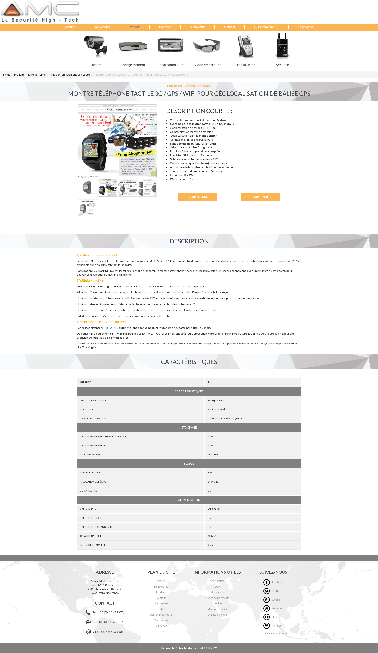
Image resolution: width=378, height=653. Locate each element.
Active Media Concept (190, 648)
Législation (305, 27)
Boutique (165, 27)
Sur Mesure (198, 27)
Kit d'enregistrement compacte (70, 74)
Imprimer (260, 197)
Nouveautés (102, 27)
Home (6, 74)
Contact (229, 27)
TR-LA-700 (111, 327)
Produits (134, 27)
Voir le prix (197, 197)
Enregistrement (38, 74)
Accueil (70, 27)
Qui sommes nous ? (267, 27)
